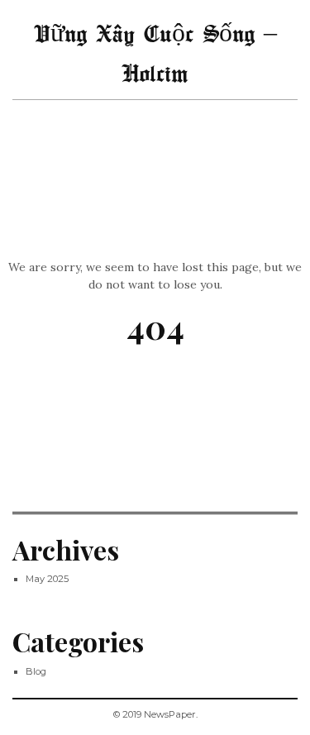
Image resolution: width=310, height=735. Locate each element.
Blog (36, 671)
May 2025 (47, 579)
